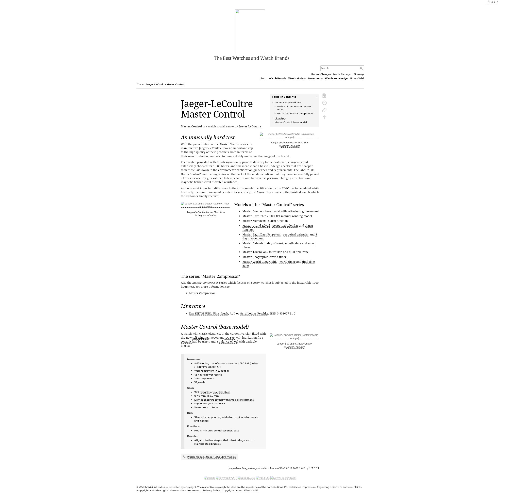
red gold (205, 392)
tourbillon (275, 252)
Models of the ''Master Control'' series (294, 108)
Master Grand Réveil (256, 225)
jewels (201, 382)
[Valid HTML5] (246, 477)
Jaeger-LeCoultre (290, 146)
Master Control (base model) (291, 122)
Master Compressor (202, 293)
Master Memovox (254, 221)
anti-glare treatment (241, 399)
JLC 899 (230, 337)
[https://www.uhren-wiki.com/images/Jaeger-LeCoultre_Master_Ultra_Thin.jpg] (289, 136)
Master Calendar (254, 243)
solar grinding (213, 417)
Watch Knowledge (336, 78)
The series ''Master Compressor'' (295, 113)
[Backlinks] (324, 109)
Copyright (228, 490)
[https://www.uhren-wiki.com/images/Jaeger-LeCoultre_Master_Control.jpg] (294, 337)
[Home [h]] (250, 31)
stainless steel (221, 392)
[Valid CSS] (263, 477)
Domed (198, 399)
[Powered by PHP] (226, 477)
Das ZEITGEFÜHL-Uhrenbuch (208, 313)
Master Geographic (255, 257)
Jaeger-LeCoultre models (221, 456)
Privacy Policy (211, 490)
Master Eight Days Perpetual (261, 234)
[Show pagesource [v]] (324, 95)
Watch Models (297, 78)
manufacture (189, 148)
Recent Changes (321, 74)
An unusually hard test (288, 102)
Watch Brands (277, 78)
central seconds (223, 430)
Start (263, 78)
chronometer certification (235, 170)
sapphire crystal (213, 399)
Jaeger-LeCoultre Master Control (165, 84)
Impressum (194, 490)
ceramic (186, 341)
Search (362, 68)
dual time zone (299, 252)
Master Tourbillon (255, 252)
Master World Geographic (260, 262)
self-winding (296, 211)
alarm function (278, 221)
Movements (315, 78)
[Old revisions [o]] (324, 102)
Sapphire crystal (203, 403)
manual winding (292, 216)
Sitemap (359, 74)
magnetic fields (191, 182)
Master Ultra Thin (254, 216)
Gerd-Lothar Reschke (254, 313)
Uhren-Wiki (357, 78)
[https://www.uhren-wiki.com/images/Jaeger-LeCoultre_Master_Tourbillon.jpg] (205, 206)
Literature (280, 118)
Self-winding (201, 363)
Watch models (195, 456)
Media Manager (342, 74)
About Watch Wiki (247, 490)
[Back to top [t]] (324, 116)
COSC (285, 188)
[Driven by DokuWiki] (283, 477)
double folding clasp (238, 440)
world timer (278, 257)
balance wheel (228, 341)
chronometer (246, 188)
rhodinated (240, 417)
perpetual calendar (285, 225)
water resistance (226, 182)
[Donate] (209, 477)
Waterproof (201, 407)
